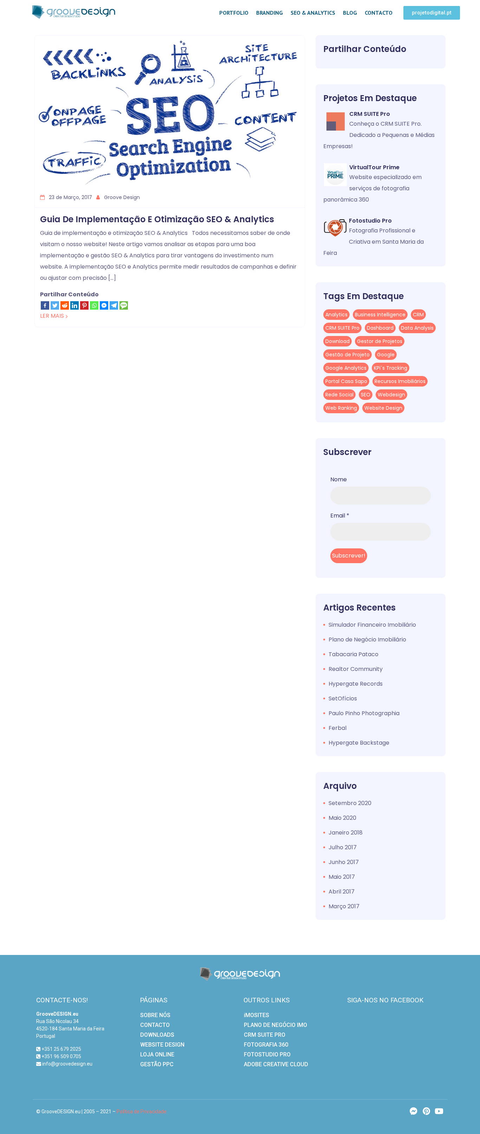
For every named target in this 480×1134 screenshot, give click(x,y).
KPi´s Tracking (390, 367)
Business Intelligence (380, 314)
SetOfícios (343, 698)
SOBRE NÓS (155, 1015)
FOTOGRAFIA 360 (266, 1044)
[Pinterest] (84, 305)
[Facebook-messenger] (413, 1111)
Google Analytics (346, 367)
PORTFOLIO (233, 12)
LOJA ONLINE (157, 1054)
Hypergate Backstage (359, 743)
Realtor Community (356, 669)
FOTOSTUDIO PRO (267, 1054)
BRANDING (269, 12)
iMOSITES (256, 1015)
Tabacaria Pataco (353, 654)
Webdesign (391, 394)
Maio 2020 (342, 818)
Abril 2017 (342, 892)
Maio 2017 (342, 877)
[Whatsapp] (94, 305)
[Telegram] (114, 305)
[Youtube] (439, 1111)
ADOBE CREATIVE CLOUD (276, 1064)
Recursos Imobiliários (400, 381)
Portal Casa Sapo (346, 381)
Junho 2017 (344, 862)
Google (386, 354)
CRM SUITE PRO (264, 1034)
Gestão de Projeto (347, 354)
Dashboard (380, 327)
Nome (338, 479)
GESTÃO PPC (157, 1064)
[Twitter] (55, 305)
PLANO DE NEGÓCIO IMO (275, 1025)
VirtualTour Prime (374, 167)
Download (337, 341)
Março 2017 (344, 906)
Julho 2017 (343, 847)
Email (339, 515)
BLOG (350, 12)
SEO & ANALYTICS (313, 12)
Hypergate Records (356, 684)
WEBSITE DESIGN (162, 1044)
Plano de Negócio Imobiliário (367, 639)
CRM (418, 314)
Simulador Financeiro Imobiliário (372, 625)
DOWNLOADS (157, 1034)
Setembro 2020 (350, 803)
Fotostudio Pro (370, 221)
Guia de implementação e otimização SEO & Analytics (157, 219)
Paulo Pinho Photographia (364, 713)
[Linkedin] (74, 305)
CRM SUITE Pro (369, 114)
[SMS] (123, 305)
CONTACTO (379, 12)
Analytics (336, 314)
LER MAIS (52, 316)
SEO (365, 394)
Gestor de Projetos (379, 341)
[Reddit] (64, 305)
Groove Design (121, 197)
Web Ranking (341, 407)
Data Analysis (417, 327)
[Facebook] (45, 305)
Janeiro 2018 (346, 833)
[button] (431, 13)
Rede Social (339, 394)
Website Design (383, 407)
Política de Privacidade (142, 1111)
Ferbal (337, 728)
